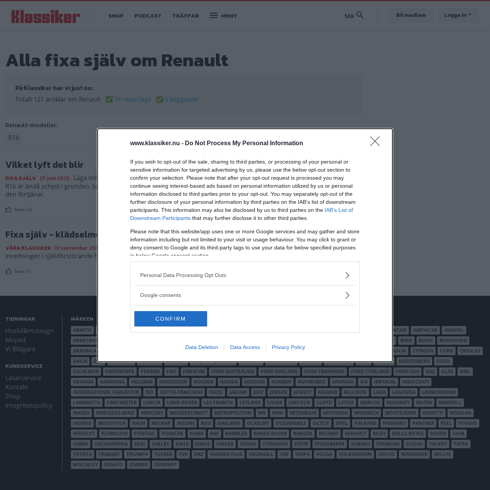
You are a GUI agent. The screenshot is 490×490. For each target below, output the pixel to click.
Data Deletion (201, 347)
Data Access (245, 347)
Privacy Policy (288, 347)
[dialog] (245, 245)
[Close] (377, 143)
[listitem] (245, 275)
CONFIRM (170, 319)
